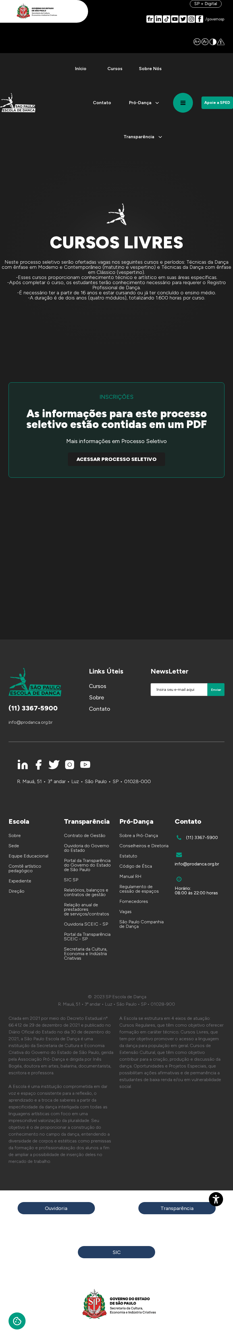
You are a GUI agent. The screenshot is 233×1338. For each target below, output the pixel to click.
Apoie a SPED (217, 102)
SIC (117, 1252)
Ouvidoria (56, 1208)
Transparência (177, 1208)
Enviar (216, 690)
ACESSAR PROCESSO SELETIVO (116, 459)
